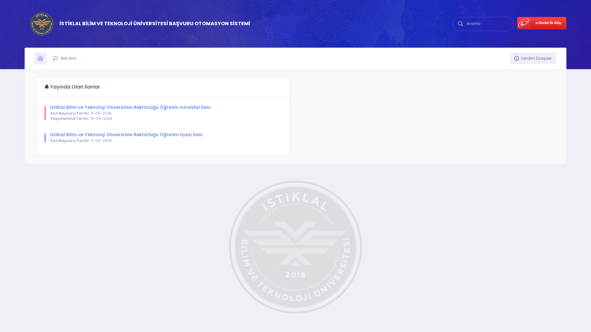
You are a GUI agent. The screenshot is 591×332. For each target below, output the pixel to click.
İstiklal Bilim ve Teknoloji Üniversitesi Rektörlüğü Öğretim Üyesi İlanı (126, 135)
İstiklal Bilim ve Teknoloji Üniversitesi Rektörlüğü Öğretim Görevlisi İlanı (130, 107)
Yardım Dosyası (536, 58)
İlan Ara (68, 58)
